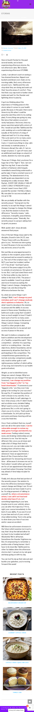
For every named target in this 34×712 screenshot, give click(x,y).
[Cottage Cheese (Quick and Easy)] (17, 648)
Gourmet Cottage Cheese (17, 632)
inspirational (16, 17)
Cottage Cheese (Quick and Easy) (17, 662)
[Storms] (17, 33)
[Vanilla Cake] (17, 678)
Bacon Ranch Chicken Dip (17, 603)
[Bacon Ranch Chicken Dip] (17, 589)
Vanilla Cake (17, 692)
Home (9, 17)
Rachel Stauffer (8, 48)
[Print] (8, 55)
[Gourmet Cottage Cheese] (17, 618)
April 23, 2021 (22, 48)
